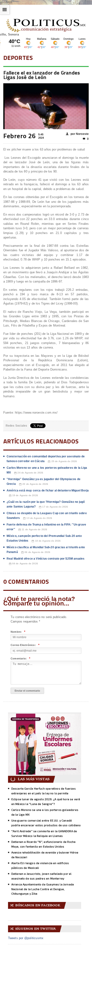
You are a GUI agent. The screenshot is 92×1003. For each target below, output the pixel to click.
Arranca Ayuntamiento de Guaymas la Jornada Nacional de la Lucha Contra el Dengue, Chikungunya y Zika (42, 889)
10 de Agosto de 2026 (46, 540)
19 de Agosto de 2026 (23, 495)
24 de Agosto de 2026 (28, 472)
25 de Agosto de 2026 (62, 461)
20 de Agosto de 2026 (33, 484)
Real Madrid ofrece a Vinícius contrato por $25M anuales (46, 558)
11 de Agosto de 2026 (32, 529)
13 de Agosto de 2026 (37, 518)
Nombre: (18, 632)
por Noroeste (77, 134)
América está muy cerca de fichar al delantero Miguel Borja (48, 490)
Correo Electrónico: (25, 645)
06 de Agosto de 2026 (35, 552)
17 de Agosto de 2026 (53, 506)
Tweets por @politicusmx (26, 938)
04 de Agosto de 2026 (23, 563)
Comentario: (20, 658)
